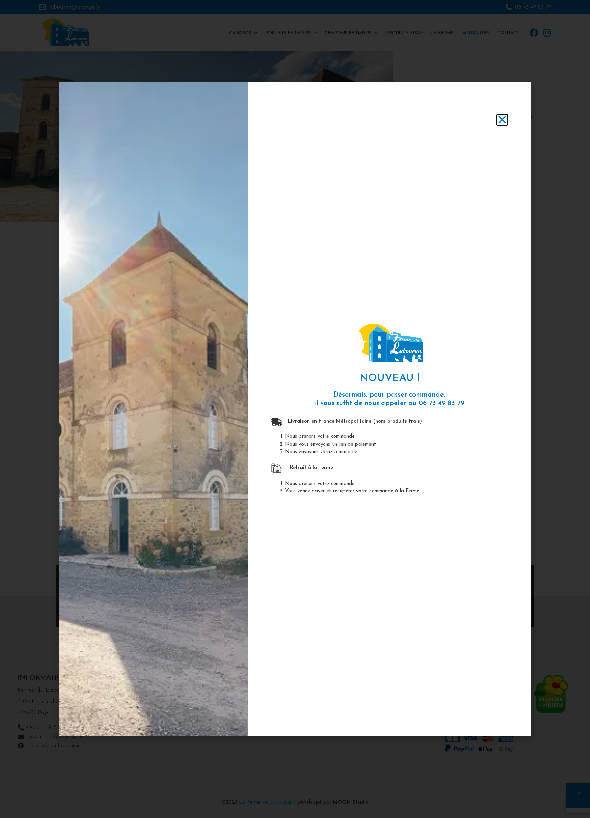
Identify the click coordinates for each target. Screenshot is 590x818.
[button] (502, 120)
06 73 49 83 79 (441, 403)
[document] (295, 409)
